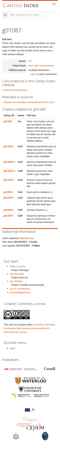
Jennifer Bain (16, 274)
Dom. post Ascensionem (41, 65)
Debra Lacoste (17, 266)
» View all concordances (14, 90)
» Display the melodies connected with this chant (28, 102)
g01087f (8, 215)
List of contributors (19, 288)
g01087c (8, 192)
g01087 (7, 121)
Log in (33, 74)
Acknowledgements (19, 292)
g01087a (8, 146)
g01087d (8, 197)
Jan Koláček (15, 281)
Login (12, 348)
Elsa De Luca (27, 238)
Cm (30, 61)
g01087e (8, 210)
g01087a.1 (9, 162)
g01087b (8, 180)
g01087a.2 (9, 171)
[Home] (21, 4)
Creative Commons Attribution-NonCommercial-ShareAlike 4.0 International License (29, 328)
